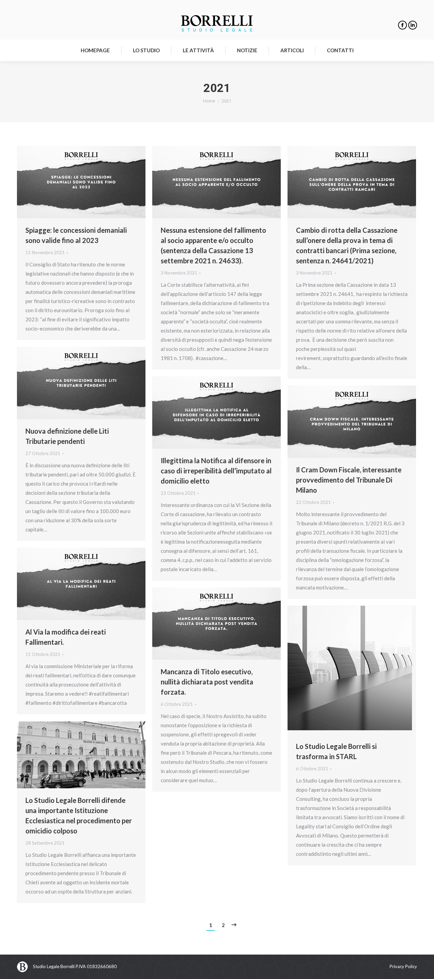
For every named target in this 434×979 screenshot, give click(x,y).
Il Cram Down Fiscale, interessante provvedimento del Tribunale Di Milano (348, 480)
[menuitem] (95, 50)
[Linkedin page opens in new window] (412, 25)
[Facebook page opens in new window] (402, 25)
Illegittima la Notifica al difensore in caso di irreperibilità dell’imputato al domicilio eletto (216, 470)
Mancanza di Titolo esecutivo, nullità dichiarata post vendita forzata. (207, 681)
